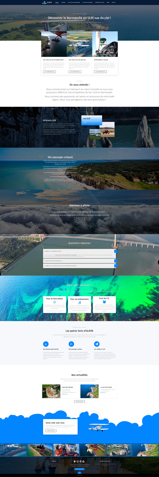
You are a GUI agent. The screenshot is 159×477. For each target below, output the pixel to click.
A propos (63, 2)
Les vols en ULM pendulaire (74, 2)
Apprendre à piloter (99, 2)
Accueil (57, 2)
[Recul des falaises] (51, 391)
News (108, 2)
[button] (42, 304)
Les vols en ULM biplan (87, 2)
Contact (114, 2)
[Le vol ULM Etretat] (89, 391)
